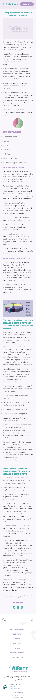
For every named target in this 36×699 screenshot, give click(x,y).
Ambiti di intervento (18, 696)
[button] (27, 4)
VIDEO (17, 639)
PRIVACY (17, 648)
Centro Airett (18, 694)
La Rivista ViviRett (18, 697)
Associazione (18, 692)
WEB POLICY (18, 657)
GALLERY (17, 643)
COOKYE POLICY (17, 653)
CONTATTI (17, 634)
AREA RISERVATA (17, 629)
